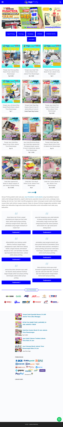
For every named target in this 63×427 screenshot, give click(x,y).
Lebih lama (31, 192)
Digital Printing (11, 34)
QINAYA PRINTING (33, 424)
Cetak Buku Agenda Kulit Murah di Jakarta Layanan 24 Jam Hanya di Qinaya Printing (11, 183)
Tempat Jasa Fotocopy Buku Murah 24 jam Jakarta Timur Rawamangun (11, 72)
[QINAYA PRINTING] (31, 2)
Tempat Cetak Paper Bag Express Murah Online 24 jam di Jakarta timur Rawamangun (52, 144)
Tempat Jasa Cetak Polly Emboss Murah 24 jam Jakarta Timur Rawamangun (31, 72)
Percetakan (30, 34)
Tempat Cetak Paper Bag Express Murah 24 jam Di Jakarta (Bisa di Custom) (31, 107)
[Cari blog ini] (60, 2)
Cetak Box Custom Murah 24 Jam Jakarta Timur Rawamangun (52, 183)
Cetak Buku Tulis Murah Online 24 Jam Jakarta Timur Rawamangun (31, 183)
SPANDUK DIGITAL (51, 34)
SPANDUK (39, 34)
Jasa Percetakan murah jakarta (33, 197)
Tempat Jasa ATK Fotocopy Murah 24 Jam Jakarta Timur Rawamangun (52, 72)
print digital (31, 39)
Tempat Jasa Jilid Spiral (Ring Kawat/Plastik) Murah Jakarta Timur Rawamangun (11, 107)
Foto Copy (21, 34)
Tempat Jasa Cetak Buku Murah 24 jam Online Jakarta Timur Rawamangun (11, 144)
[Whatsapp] (59, 419)
